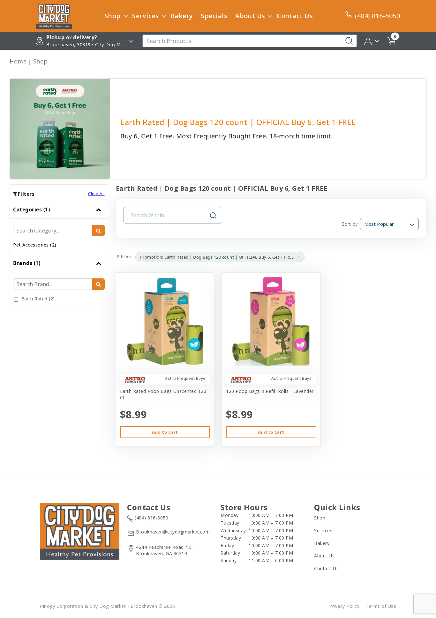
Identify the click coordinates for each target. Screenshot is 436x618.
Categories (31, 209)
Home (18, 61)
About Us (250, 15)
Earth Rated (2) (38, 299)
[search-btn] (98, 230)
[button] (372, 40)
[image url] (54, 15)
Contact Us (295, 15)
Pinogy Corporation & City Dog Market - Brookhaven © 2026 (107, 606)
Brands (26, 263)
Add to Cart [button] (165, 432)
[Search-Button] (349, 41)
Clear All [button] (96, 193)
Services (145, 15)
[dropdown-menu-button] (126, 16)
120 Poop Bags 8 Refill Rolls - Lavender (270, 391)
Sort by (349, 224)
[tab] (59, 227)
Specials (214, 15)
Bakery (181, 15)
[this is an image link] (79, 530)
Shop (112, 15)
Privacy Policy (344, 606)
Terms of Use (381, 606)
